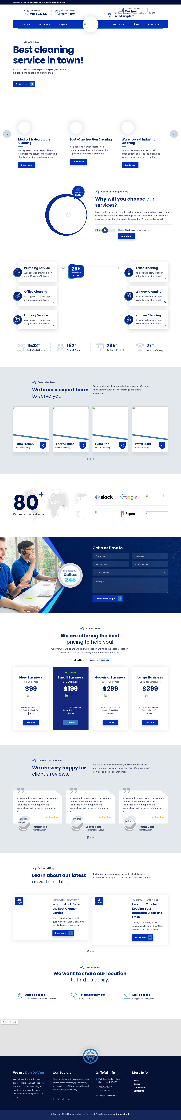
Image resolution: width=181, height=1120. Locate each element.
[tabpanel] (31, 433)
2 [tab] (90, 459)
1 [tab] (88, 459)
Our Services (140, 1087)
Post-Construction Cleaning (84, 136)
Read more (60, 933)
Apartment (73, 900)
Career (137, 1084)
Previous (7, 134)
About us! (126, 236)
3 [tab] (93, 459)
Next (174, 134)
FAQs (136, 1080)
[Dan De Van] (102, 24)
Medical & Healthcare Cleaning (34, 140)
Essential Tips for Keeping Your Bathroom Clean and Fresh (147, 910)
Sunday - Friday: (68, 11)
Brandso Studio (123, 1114)
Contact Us (139, 1091)
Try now (31, 722)
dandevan (58, 900)
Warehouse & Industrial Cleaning (139, 140)
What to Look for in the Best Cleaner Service (66, 908)
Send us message (106, 598)
